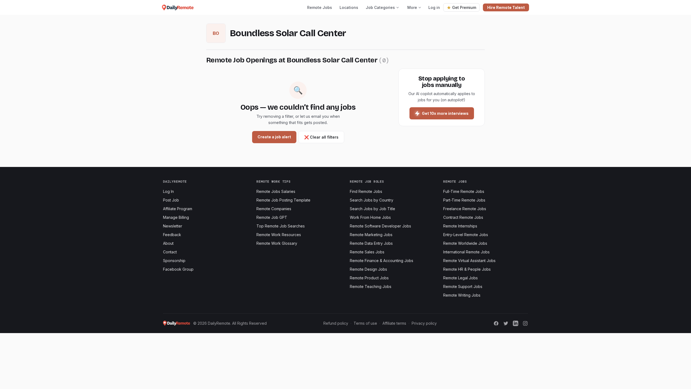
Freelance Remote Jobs (464, 208)
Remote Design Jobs (368, 269)
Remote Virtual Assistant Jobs (469, 260)
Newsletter (172, 226)
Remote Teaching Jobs (370, 286)
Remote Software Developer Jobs (380, 226)
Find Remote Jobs (366, 191)
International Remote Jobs (466, 252)
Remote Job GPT (271, 217)
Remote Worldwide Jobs (465, 243)
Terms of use (365, 323)
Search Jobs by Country (371, 200)
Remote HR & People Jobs (467, 269)
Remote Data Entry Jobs (371, 243)
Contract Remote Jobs (463, 217)
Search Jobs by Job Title (372, 208)
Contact (170, 252)
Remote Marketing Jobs (371, 234)
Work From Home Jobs (370, 217)
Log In (168, 191)
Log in (434, 7)
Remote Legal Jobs (460, 278)
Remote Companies (273, 208)
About (168, 243)
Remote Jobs (319, 7)
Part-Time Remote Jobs (464, 200)
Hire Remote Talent (506, 7)
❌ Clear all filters (321, 137)
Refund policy (335, 323)
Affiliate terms (394, 323)
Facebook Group (178, 269)
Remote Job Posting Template (283, 200)
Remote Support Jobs (462, 286)
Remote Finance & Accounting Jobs (381, 260)
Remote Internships (460, 226)
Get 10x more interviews (445, 113)
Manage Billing (176, 217)
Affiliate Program (177, 208)
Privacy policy (424, 323)
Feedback (172, 234)
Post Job (171, 200)
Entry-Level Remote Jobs (465, 234)
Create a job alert (274, 137)
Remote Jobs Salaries (275, 191)
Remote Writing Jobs (461, 295)
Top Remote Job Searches (280, 226)
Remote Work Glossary (276, 243)
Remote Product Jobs (369, 278)
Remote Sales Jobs (367, 252)
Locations (349, 7)
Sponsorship (174, 260)
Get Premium (464, 7)
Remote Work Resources (278, 234)
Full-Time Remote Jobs (463, 191)
